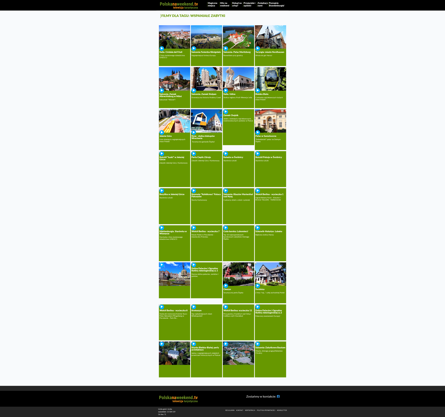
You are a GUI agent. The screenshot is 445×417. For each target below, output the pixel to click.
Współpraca (250, 410)
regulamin (229, 410)
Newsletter (282, 410)
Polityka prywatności (266, 410)
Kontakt (239, 410)
